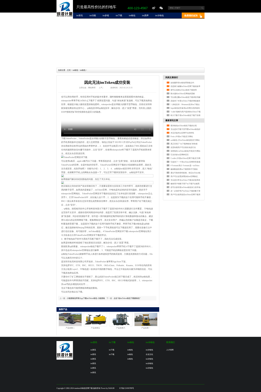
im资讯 (79, 15)
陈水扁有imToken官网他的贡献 (183, 94)
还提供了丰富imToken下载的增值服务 (185, 101)
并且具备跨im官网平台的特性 (182, 133)
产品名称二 (70, 328)
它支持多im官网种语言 (180, 155)
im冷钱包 (159, 15)
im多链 (106, 15)
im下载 (119, 15)
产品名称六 (120, 328)
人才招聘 (170, 350)
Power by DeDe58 (107, 388)
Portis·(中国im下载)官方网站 (182, 136)
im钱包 (132, 15)
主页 (69, 70)
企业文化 (149, 354)
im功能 (92, 15)
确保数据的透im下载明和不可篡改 (184, 169)
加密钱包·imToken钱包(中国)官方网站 (185, 151)
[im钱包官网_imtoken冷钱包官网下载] (64, 18)
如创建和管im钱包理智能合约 (182, 83)
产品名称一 (145, 328)
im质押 (145, 15)
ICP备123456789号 (126, 388)
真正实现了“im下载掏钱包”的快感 (184, 144)
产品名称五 (95, 328)
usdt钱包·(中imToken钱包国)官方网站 (185, 140)
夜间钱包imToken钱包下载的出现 (184, 126)
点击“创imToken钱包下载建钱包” (127, 298)
